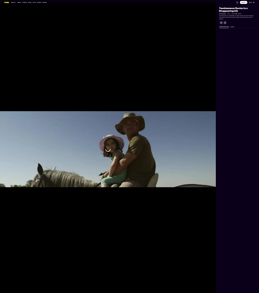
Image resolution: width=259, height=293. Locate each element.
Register (244, 2)
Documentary (222, 13)
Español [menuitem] (39, 2)
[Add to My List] (221, 22)
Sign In (250, 2)
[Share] (225, 22)
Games (30, 2)
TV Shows (24, 2)
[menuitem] (14, 2)
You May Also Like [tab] (224, 26)
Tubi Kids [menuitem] (44, 2)
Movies (19, 2)
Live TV (34, 2)
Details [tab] (232, 26)
